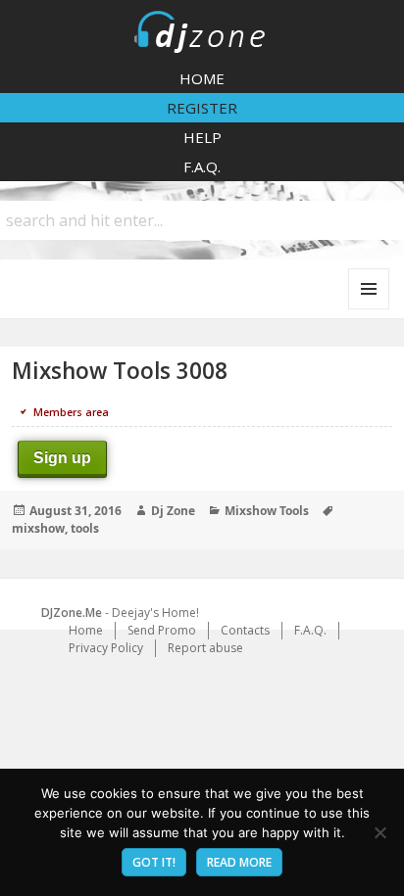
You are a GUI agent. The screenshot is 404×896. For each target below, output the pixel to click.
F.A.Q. (202, 166)
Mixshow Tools (267, 510)
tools (85, 528)
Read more (239, 862)
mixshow (38, 528)
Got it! (154, 862)
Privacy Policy (106, 647)
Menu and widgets (369, 308)
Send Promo (161, 630)
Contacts (245, 630)
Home (202, 78)
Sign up (62, 457)
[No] (379, 832)
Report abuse (205, 647)
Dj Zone (173, 510)
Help (202, 137)
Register (202, 108)
